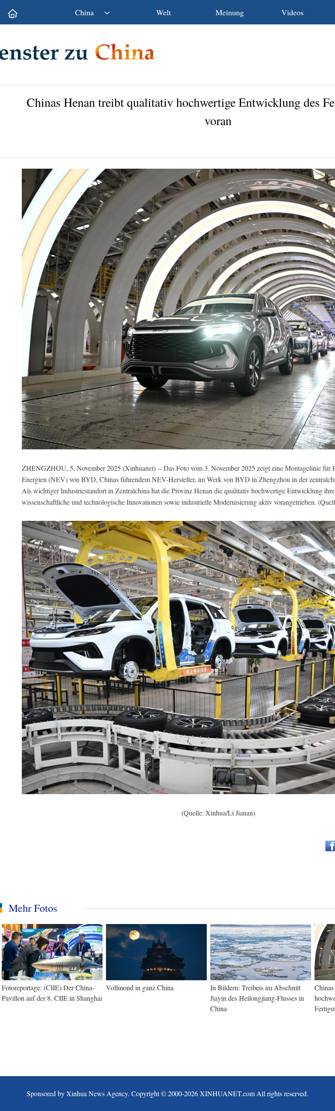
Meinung (229, 12)
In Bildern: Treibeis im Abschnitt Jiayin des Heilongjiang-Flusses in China (257, 998)
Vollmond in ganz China (140, 987)
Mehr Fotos (33, 908)
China (84, 12)
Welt (163, 12)
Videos (292, 12)
